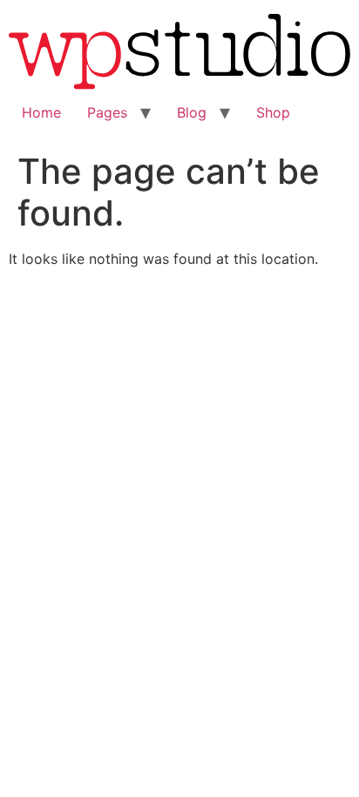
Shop (273, 112)
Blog (192, 112)
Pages (107, 112)
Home (41, 112)
